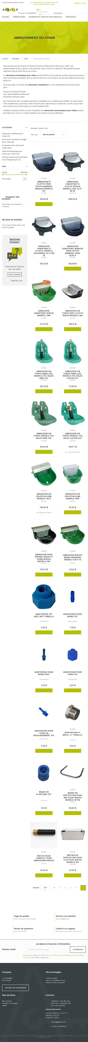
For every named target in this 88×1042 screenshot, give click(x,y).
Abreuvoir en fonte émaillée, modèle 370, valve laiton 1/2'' (72, 374)
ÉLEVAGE (15, 58)
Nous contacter (14, 274)
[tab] (14, 127)
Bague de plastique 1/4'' (44, 793)
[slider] (3, 174)
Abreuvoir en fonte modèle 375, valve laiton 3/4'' (72, 435)
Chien (26, 58)
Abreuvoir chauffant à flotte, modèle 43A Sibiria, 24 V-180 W (43, 251)
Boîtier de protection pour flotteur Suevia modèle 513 (72, 858)
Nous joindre (6, 980)
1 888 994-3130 (80, 3)
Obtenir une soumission (15, 988)
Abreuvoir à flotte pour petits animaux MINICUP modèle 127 (44, 186)
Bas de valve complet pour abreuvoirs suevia (44, 858)
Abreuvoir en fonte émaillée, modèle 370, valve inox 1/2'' (44, 374)
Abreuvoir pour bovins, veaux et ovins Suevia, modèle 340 (44, 558)
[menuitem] (6, 16)
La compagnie (7, 978)
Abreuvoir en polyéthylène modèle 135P (72, 496)
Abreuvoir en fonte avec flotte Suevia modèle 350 (72, 313)
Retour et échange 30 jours (55, 980)
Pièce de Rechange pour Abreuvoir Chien (13, 152)
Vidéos (4, 1005)
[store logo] (10, 9)
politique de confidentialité (62, 955)
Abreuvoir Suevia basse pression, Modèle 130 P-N (72, 557)
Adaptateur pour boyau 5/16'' (44, 673)
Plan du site (5, 1036)
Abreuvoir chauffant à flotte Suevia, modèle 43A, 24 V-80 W (72, 186)
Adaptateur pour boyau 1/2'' (72, 615)
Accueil (5, 58)
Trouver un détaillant (58, 1026)
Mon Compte (7, 1001)
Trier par (34, 135)
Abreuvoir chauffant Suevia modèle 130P (44, 313)
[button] (32, 204)
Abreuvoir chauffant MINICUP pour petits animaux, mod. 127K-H (72, 251)
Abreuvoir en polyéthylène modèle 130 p (44, 496)
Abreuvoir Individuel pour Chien (12, 135)
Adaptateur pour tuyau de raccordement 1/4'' (43, 733)
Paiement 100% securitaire (55, 982)
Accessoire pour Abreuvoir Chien (13, 146)
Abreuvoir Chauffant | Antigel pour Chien (14, 140)
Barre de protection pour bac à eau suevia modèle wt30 (72, 796)
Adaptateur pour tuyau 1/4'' (72, 673)
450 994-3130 (65, 1001)
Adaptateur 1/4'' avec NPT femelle (44, 615)
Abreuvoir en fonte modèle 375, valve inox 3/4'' (44, 435)
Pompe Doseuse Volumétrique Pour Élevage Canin (14, 158)
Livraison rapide (51, 978)
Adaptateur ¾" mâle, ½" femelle (72, 733)
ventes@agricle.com (58, 1022)
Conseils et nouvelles (9, 1003)
